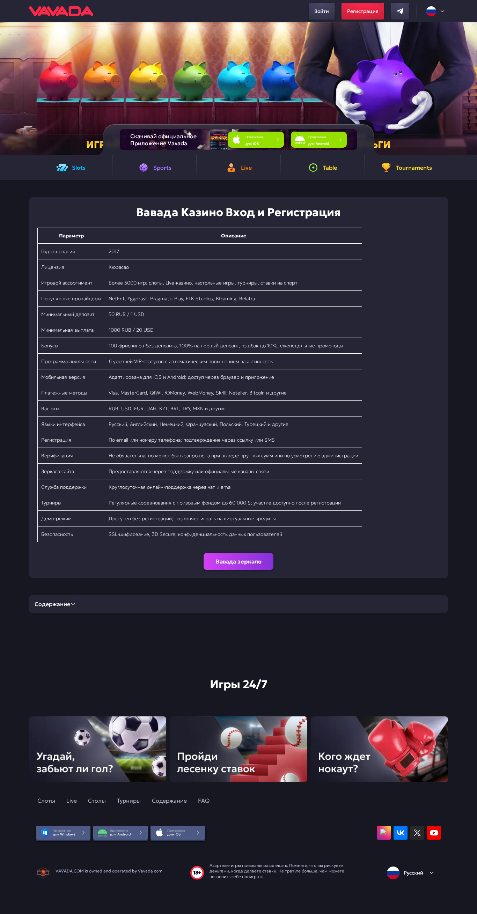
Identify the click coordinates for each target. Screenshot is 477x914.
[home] (61, 11)
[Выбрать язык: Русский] (436, 11)
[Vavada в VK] (401, 833)
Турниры (129, 800)
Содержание (169, 800)
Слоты (46, 800)
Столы (97, 800)
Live (71, 800)
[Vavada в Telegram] (400, 11)
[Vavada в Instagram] (384, 833)
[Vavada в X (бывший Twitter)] (417, 833)
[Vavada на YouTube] (434, 833)
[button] (469, 88)
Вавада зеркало (239, 561)
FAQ (204, 800)
